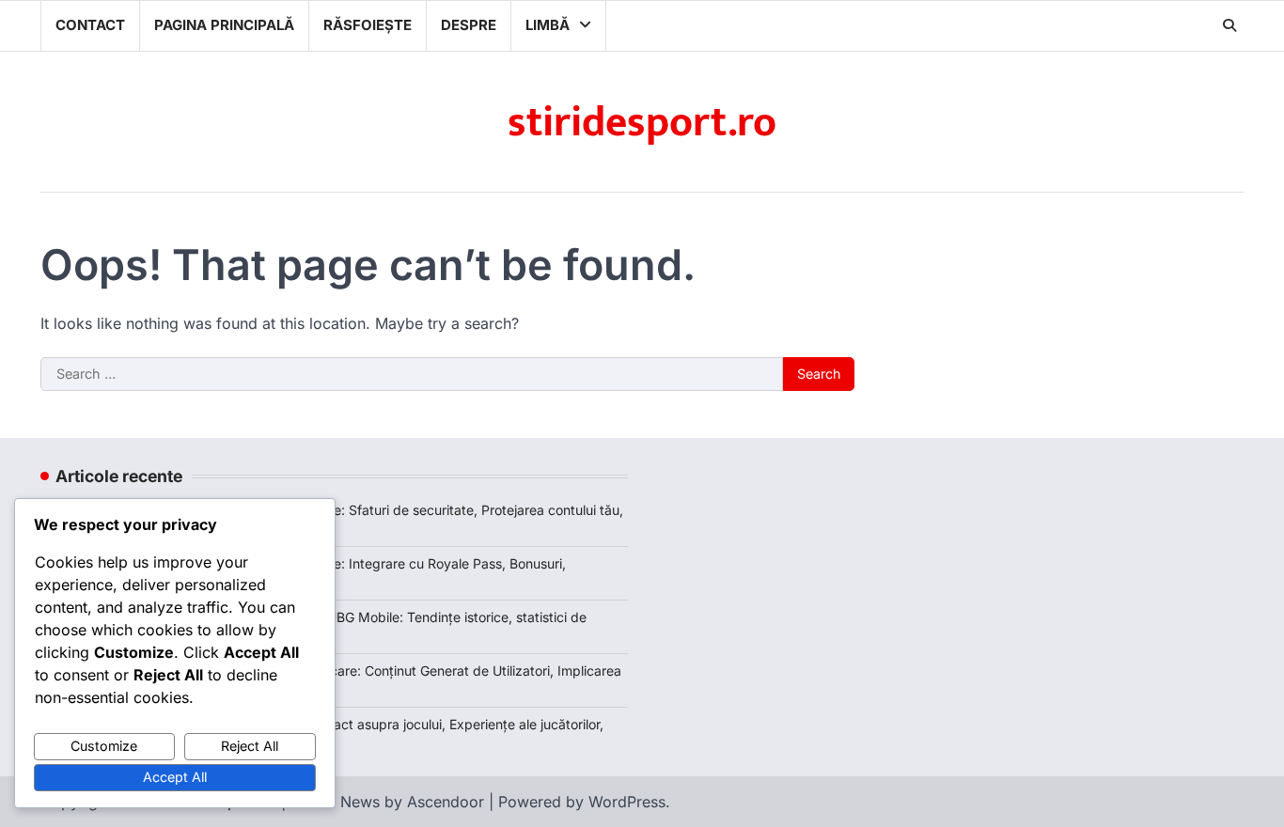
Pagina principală (224, 25)
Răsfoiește (367, 25)
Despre (468, 25)
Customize (103, 746)
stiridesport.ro (642, 122)
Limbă (547, 25)
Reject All (249, 746)
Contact (90, 25)
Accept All (175, 777)
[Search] (1229, 25)
